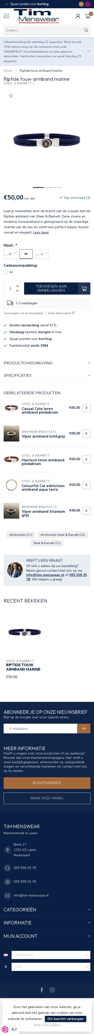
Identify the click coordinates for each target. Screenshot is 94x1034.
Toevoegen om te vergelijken (23, 313)
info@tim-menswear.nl (45, 575)
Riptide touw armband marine (41, 71)
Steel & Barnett (18, 83)
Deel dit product (60, 313)
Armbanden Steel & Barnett (62, 535)
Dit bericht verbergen (65, 1019)
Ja (11, 272)
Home (8, 71)
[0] (87, 16)
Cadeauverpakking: (21, 265)
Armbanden (20, 535)
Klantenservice (47, 783)
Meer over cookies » (47, 1025)
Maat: (10, 245)
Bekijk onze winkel (47, 798)
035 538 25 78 (25, 868)
